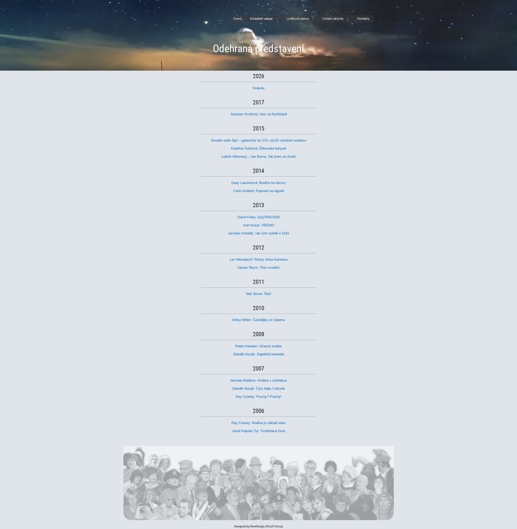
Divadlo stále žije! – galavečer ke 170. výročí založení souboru (258, 140)
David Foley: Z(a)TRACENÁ (258, 217)
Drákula (258, 88)
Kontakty (363, 19)
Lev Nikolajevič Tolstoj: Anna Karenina (258, 259)
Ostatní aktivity (333, 19)
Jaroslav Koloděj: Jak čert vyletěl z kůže (258, 233)
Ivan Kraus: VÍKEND (258, 225)
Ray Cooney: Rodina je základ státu (258, 423)
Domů (237, 19)
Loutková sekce (297, 19)
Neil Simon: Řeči (258, 294)
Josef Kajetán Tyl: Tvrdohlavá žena (258, 431)
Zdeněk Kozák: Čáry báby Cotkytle (258, 388)
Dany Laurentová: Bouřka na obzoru (258, 183)
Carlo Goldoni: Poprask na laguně (258, 191)
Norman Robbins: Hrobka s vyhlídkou (258, 380)
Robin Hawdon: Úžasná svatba (258, 346)
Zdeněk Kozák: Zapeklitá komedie (258, 354)
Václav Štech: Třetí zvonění (258, 268)
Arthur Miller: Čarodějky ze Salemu (258, 320)
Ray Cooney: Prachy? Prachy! (259, 397)
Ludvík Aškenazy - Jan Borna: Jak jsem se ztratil (258, 156)
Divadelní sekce (261, 19)
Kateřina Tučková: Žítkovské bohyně (258, 148)
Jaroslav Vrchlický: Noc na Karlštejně (258, 114)
